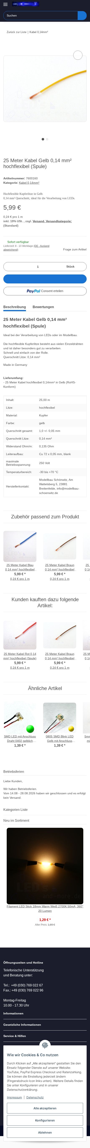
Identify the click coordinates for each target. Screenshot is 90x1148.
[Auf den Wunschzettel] (77, 55)
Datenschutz (35, 1097)
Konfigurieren (45, 1120)
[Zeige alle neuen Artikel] (85, 821)
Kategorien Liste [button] (15, 809)
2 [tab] (47, 139)
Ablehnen (45, 1132)
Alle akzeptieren (45, 1108)
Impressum (14, 1097)
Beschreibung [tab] (14, 307)
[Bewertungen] (45, 915)
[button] (70, 4)
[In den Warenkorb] (6, 45)
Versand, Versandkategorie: (52, 221)
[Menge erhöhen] (81, 266)
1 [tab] (43, 139)
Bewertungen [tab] (43, 307)
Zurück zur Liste (16, 32)
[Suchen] (82, 15)
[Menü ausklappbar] (5, 2)
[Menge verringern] (8, 266)
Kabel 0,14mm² (29, 182)
